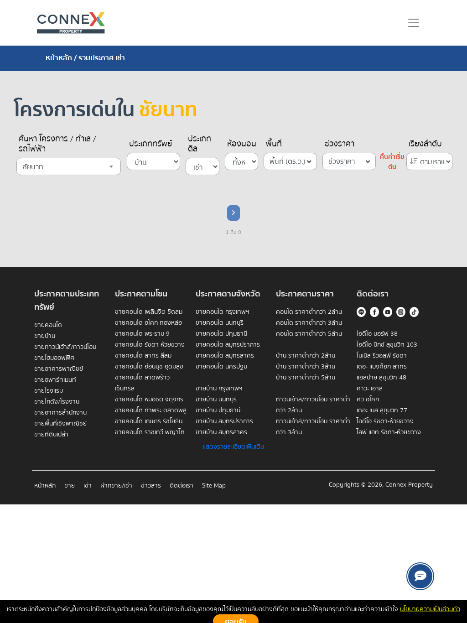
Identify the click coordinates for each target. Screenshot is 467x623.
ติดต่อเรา (181, 486)
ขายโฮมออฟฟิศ (54, 358)
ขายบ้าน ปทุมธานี (218, 410)
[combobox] (68, 166)
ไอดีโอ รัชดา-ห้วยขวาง (385, 421)
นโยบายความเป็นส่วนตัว (430, 609)
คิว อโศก (368, 400)
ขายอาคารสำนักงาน (60, 413)
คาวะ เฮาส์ (370, 389)
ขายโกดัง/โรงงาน (56, 402)
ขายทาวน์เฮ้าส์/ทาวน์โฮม (65, 347)
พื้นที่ (274, 144)
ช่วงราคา (339, 144)
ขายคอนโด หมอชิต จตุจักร (149, 400)
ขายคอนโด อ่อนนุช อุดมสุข (149, 367)
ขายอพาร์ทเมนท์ (55, 380)
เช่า (87, 486)
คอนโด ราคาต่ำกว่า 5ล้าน (309, 334)
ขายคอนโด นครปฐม (221, 367)
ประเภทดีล (199, 144)
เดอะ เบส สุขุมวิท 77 (382, 410)
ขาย (69, 486)
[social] (420, 576)
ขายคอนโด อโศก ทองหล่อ (148, 323)
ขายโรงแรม (48, 391)
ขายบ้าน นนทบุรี (216, 400)
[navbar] (414, 23)
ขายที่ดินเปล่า (51, 435)
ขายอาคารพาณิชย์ (58, 369)
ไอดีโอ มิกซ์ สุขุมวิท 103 (387, 345)
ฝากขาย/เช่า (116, 486)
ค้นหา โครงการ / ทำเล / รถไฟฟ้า (57, 144)
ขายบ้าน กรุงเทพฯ (219, 389)
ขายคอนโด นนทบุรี (220, 323)
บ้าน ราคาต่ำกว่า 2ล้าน (305, 356)
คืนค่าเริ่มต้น (392, 162)
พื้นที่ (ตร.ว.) (288, 161)
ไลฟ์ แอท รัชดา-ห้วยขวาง (389, 432)
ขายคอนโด (48, 325)
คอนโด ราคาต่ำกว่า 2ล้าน (309, 312)
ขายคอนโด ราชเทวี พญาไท (150, 432)
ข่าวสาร (151, 486)
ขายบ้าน (44, 336)
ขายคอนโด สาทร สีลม (143, 356)
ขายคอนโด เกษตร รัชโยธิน (148, 421)
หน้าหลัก (59, 58)
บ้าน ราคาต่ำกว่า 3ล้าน (305, 367)
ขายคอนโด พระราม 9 (142, 334)
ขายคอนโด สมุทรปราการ (228, 345)
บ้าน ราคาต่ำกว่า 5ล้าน (305, 378)
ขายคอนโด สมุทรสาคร (225, 356)
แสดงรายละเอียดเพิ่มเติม (233, 447)
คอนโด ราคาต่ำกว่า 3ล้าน (309, 323)
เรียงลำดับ (425, 144)
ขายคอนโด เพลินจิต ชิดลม (148, 312)
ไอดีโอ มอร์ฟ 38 (377, 334)
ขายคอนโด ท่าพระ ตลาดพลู (151, 410)
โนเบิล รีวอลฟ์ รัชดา (382, 356)
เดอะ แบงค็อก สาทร (382, 367)
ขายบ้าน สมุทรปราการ (224, 421)
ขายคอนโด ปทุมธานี (221, 334)
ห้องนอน (241, 144)
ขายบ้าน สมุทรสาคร (221, 432)
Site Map (214, 486)
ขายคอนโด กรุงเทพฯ (222, 312)
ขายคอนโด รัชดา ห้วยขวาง (150, 345)
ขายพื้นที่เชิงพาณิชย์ (60, 424)
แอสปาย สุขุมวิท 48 (381, 378)
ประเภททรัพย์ (150, 144)
